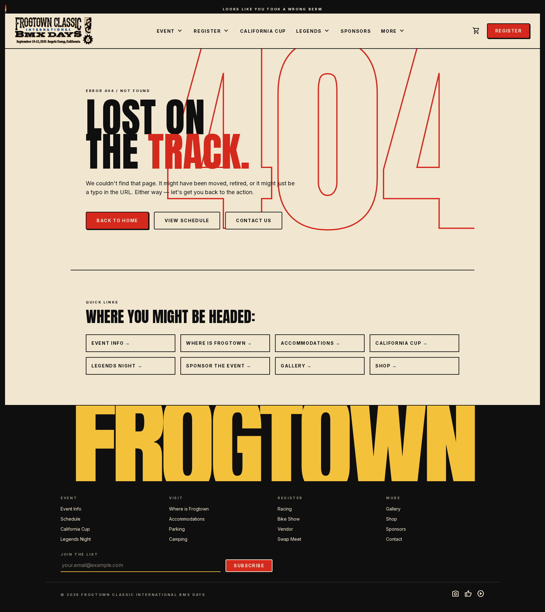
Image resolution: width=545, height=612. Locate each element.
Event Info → (110, 343)
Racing (285, 508)
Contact (394, 539)
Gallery (393, 508)
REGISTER (212, 31)
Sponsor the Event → (218, 365)
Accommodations (187, 519)
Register (508, 30)
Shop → (386, 365)
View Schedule (187, 220)
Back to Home (117, 220)
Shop (391, 519)
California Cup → (401, 343)
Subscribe (249, 565)
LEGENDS (313, 31)
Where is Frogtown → (219, 343)
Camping (178, 539)
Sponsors (356, 31)
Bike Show (289, 519)
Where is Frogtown (189, 508)
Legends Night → (116, 365)
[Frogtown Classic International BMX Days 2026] (54, 30)
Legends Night (76, 539)
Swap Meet (289, 539)
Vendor (285, 529)
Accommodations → (311, 343)
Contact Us (254, 220)
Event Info (71, 508)
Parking (177, 529)
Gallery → (296, 365)
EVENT (170, 31)
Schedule (70, 519)
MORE (393, 31)
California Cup (263, 31)
